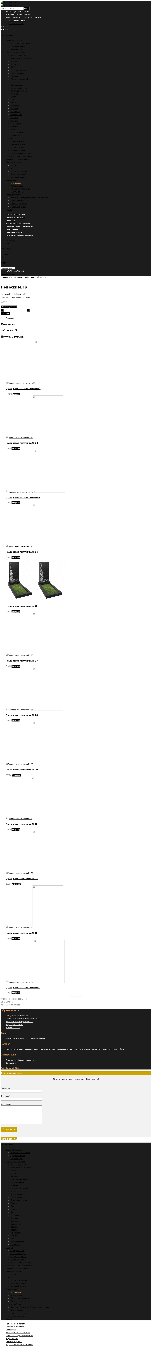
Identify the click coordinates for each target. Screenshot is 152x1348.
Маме (12, 129)
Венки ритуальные (14, 40)
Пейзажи (26, 297)
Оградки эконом (17, 141)
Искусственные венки (20, 43)
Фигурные (14, 105)
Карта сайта (11, 1063)
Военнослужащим (18, 55)
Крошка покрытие (18, 206)
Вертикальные (16, 85)
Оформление (11, 180)
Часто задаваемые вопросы (32, 1038)
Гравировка (15, 183)
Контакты (10, 1038)
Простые (14, 120)
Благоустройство (13, 194)
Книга (12, 99)
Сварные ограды (18, 144)
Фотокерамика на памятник (18, 223)
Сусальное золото (18, 192)
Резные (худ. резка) (19, 79)
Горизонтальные (17, 82)
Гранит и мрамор (13, 162)
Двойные (14, 67)
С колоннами (16, 114)
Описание (10, 318)
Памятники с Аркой (18, 91)
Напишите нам (9, 1138)
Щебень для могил (18, 203)
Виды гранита (12, 229)
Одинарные (15, 123)
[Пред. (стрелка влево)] (4, 674)
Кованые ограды (17, 150)
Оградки (9, 138)
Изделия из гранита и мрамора (19, 235)
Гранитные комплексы (15, 217)
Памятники (10, 1049)
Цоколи (9, 168)
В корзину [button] (16, 394)
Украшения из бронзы (20, 189)
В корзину (5, 313)
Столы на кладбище (19, 200)
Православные (17, 132)
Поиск (26, 8)
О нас (17, 1038)
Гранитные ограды (18, 147)
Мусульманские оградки (21, 153)
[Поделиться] (144, 2)
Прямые (14, 108)
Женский (14, 126)
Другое (9, 209)
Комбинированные (18, 88)
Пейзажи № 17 (7, 294)
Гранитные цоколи (18, 171)
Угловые (14, 94)
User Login (5, 248)
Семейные (15, 135)
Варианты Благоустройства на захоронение (29, 197)
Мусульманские (17, 73)
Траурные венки (17, 46)
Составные (15, 111)
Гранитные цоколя (14, 232)
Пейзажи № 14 (20, 294)
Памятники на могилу (15, 52)
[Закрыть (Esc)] (149, 2)
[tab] (78, 318)
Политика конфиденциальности (20, 1060)
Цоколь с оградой (18, 174)
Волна (13, 102)
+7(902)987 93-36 (17, 20)
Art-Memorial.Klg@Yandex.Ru (19, 1021)
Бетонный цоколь (18, 177)
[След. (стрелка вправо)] (148, 674)
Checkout (10, 243)
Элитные (14, 61)
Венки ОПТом (16, 49)
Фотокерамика (16, 186)
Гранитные (15, 64)
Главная (4, 277)
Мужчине (14, 76)
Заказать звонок (16, 23)
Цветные (14, 117)
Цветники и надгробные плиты (19, 156)
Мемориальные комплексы (18, 159)
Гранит (13, 165)
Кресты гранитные (18, 70)
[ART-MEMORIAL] (9, 5)
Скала (13, 96)
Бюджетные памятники (20, 58)
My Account (11, 240)
